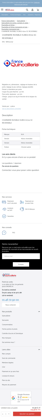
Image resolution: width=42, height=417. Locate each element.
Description (5, 14)
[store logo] (9, 9)
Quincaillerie (21, 21)
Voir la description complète (11, 108)
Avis (24, 14)
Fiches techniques (15, 14)
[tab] (21, 312)
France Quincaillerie (8, 21)
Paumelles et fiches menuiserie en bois (14, 27)
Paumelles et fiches (8, 25)
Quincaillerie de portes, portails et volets (15, 23)
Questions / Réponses (34, 14)
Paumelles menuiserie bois (10, 29)
